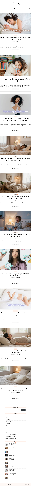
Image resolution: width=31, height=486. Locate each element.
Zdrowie (15, 35)
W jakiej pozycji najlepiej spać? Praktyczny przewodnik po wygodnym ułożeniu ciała (15, 119)
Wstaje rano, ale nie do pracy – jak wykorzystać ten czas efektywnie (15, 274)
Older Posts (3, 404)
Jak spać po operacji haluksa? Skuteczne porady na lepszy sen (12, 459)
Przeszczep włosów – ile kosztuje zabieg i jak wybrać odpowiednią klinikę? (12, 451)
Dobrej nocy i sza (8, 417)
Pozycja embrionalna (9, 419)
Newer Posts (27, 404)
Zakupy (15, 77)
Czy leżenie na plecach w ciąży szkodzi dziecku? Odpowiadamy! (15, 352)
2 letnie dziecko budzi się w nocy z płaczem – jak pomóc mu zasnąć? (15, 235)
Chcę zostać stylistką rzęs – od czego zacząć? (12, 474)
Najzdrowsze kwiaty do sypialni (10, 432)
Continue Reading (15, 49)
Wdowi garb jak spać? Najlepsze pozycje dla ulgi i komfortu (12, 448)
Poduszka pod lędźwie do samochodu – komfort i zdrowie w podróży (12, 455)
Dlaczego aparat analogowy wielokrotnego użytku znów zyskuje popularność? (12, 466)
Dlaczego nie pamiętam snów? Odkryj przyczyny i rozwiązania (12, 463)
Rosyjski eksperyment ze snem (10, 430)
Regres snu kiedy (8, 425)
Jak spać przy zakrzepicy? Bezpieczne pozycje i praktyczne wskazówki (12, 470)
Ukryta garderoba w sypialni (10, 436)
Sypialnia (15, 194)
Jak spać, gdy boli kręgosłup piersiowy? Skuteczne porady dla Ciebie (15, 38)
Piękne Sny (15, 3)
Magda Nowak (18, 41)
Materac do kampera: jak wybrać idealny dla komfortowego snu (12, 477)
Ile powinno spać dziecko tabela (11, 434)
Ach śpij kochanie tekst (9, 415)
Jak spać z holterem (9, 421)
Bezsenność (16, 232)
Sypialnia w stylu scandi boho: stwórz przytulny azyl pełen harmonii (15, 197)
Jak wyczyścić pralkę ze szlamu (11, 438)
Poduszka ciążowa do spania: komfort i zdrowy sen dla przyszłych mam (15, 389)
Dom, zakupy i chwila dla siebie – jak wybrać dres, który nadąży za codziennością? (12, 444)
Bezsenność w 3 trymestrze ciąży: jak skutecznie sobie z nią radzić (15, 314)
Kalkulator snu (8, 423)
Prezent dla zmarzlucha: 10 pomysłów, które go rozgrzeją (15, 80)
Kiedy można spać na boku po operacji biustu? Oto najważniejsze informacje (15, 159)
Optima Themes (9, 484)
